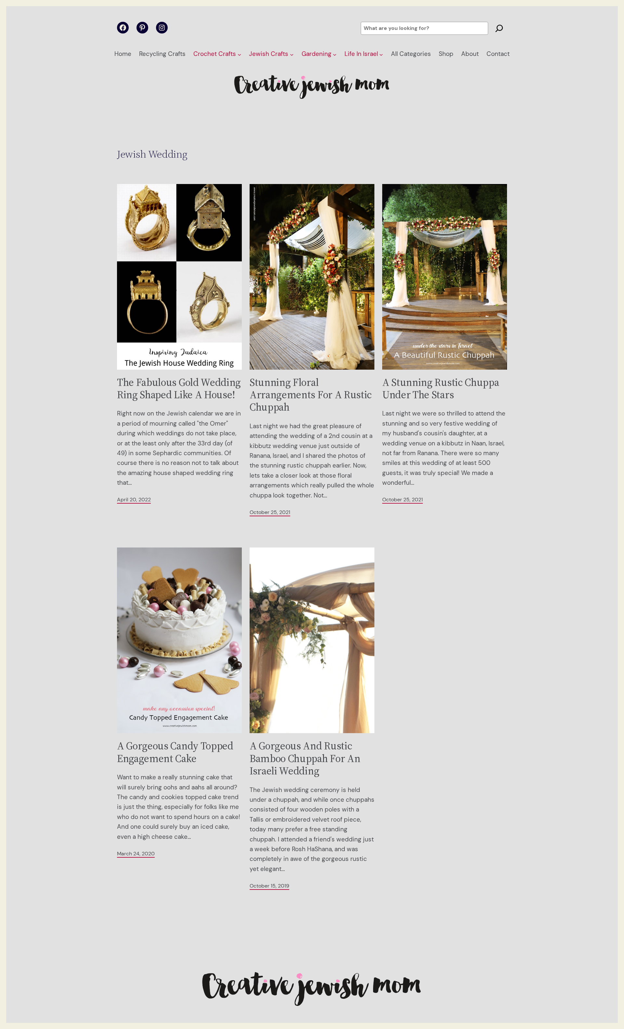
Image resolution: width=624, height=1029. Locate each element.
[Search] (499, 28)
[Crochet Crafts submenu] (239, 54)
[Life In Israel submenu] (381, 54)
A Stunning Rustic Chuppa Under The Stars (440, 388)
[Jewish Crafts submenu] (291, 54)
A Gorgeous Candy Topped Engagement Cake (175, 752)
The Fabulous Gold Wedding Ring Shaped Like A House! (179, 388)
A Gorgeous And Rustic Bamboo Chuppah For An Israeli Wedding (305, 758)
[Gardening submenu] (334, 54)
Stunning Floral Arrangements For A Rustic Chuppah (311, 395)
